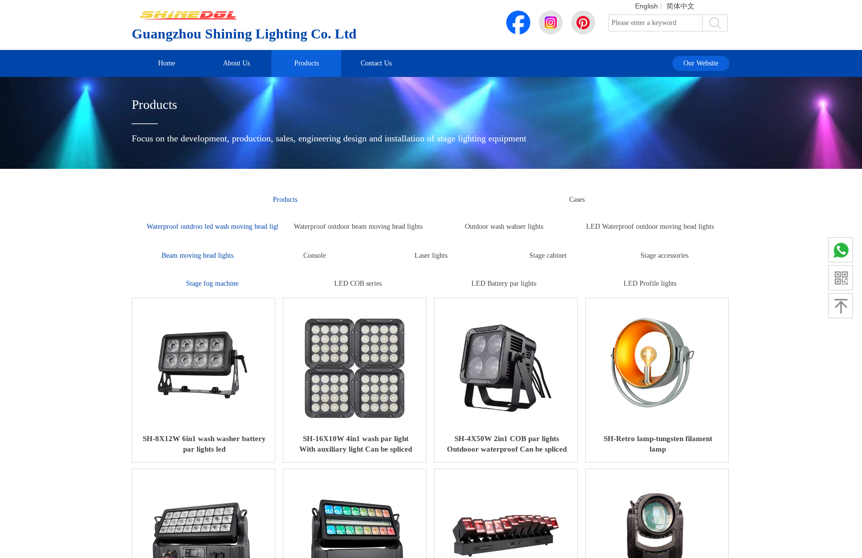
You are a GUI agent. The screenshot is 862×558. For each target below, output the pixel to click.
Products (306, 63)
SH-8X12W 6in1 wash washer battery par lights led (204, 444)
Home (166, 63)
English (646, 5)
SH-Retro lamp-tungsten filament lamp (658, 444)
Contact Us (376, 63)
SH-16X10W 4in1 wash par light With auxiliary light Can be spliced (355, 444)
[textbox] (656, 22)
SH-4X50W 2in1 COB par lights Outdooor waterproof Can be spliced (507, 444)
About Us (236, 63)
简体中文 (680, 5)
